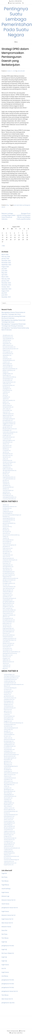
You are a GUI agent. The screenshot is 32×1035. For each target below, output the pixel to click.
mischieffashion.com (7, 442)
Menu (16, 42)
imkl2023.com (6, 488)
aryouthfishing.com (8, 732)
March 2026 (5, 254)
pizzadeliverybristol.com (8, 573)
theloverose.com (8, 709)
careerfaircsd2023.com (8, 490)
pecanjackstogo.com (9, 741)
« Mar (3, 246)
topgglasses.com (8, 721)
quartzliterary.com (7, 596)
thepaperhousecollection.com (11, 783)
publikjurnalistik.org (8, 851)
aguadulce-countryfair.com (9, 615)
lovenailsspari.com (7, 593)
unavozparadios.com (8, 555)
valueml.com (6, 398)
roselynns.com (6, 362)
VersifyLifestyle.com (7, 380)
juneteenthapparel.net (9, 853)
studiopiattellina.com (8, 600)
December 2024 (6, 283)
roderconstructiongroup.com (9, 545)
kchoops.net (7, 813)
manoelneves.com (7, 358)
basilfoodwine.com (8, 804)
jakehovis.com (6, 616)
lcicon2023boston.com (8, 495)
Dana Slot (4, 930)
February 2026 (6, 256)
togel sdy (4, 942)
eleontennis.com (7, 457)
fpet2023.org (6, 448)
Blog (7, 205)
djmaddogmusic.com (9, 789)
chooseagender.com (7, 352)
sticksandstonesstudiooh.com (11, 773)
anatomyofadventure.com (10, 796)
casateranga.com (8, 771)
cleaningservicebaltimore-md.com (12, 676)
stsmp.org (5, 357)
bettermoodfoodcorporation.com (10, 348)
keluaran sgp (5, 896)
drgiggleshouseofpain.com (9, 423)
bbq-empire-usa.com (8, 655)
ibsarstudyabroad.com (8, 540)
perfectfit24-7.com (7, 581)
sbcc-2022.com (6, 475)
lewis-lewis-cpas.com (8, 455)
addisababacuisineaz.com (10, 863)
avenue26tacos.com (8, 719)
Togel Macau (5, 885)
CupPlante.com (6, 392)
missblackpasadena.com (10, 724)
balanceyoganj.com (7, 363)
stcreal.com (5, 395)
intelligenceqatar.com (8, 373)
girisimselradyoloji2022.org (9, 523)
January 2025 (5, 281)
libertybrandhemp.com (9, 828)
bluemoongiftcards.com (9, 809)
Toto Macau (5, 881)
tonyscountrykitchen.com (9, 621)
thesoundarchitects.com (9, 791)
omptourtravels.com (8, 846)
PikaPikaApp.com (7, 375)
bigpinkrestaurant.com (8, 415)
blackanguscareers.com (9, 833)
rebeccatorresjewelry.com (9, 400)
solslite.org (6, 786)
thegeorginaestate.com (8, 628)
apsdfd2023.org (6, 485)
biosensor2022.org (7, 526)
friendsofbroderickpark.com (9, 598)
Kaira (17, 1031)
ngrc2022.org (6, 452)
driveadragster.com (8, 691)
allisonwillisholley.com (9, 784)
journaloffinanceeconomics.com (11, 856)
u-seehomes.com (7, 438)
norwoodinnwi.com (8, 829)
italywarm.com (7, 854)
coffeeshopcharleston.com (9, 586)
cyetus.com (5, 458)
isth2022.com (6, 505)
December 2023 (6, 297)
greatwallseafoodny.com (10, 707)
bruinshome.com (8, 748)
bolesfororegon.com (9, 834)
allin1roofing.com (8, 793)
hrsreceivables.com (7, 410)
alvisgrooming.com (7, 626)
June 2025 (4, 271)
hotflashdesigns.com (8, 425)
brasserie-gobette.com (8, 645)
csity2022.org (6, 538)
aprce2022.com (6, 472)
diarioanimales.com (7, 551)
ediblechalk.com (6, 660)
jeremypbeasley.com (8, 420)
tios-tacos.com (7, 736)
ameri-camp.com (6, 408)
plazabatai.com (6, 546)
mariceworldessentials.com (9, 610)
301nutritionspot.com (9, 818)
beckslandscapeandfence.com (11, 677)
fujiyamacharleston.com (8, 603)
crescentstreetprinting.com (10, 687)
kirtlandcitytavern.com (9, 816)
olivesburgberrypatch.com (10, 758)
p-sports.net (7, 714)
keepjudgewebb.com (9, 794)
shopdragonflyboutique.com (9, 640)
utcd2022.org (6, 525)
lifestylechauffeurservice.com (10, 428)
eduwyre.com (6, 443)
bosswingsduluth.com (8, 618)
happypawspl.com (7, 576)
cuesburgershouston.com (10, 682)
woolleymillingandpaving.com (11, 766)
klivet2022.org (6, 530)
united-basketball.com (9, 734)
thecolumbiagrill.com (7, 513)
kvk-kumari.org (7, 858)
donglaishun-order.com (8, 606)
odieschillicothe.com (7, 570)
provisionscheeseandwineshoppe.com (12, 515)
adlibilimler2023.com (7, 465)
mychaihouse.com (7, 625)
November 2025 (6, 262)
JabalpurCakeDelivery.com (9, 370)
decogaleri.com (6, 553)
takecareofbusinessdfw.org (9, 377)
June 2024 (4, 295)
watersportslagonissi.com (9, 440)
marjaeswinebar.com (8, 565)
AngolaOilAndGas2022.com (9, 477)
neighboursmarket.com (9, 831)
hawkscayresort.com (8, 548)
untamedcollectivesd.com (10, 778)
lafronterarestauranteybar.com (11, 754)
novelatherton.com (8, 841)
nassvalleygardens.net (9, 843)
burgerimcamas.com (8, 864)
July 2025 (4, 269)
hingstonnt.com (6, 350)
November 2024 (6, 285)
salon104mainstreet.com (8, 588)
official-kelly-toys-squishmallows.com (11, 651)
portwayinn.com (7, 788)
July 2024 (4, 293)
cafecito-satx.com (8, 738)
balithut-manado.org (7, 468)
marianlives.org (6, 342)
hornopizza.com (7, 689)
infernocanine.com (8, 781)
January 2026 (5, 258)
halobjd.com (5, 372)
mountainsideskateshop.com (11, 814)
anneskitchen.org (8, 726)
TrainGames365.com (7, 367)
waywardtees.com (7, 343)
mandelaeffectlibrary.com (9, 360)
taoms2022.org (6, 533)
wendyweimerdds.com (8, 407)
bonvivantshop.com (7, 390)
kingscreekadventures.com (9, 382)
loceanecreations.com (9, 821)
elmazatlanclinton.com (8, 566)
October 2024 (5, 287)
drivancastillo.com (8, 798)
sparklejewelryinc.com (9, 744)
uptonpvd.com (7, 768)
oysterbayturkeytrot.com (10, 753)
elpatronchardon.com (8, 605)
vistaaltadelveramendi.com (10, 679)
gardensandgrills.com (9, 803)
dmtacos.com (7, 686)
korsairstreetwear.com (9, 716)
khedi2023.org (6, 516)
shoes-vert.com (6, 556)
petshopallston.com (8, 718)
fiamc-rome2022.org (7, 608)
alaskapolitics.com (7, 355)
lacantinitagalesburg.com (9, 571)
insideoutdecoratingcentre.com (10, 432)
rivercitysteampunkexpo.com (11, 811)
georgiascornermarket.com (9, 580)
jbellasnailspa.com (7, 623)
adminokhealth (21, 71)
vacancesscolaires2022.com (9, 498)
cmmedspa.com (7, 799)
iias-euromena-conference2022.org (11, 535)
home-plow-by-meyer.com (10, 697)
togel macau (5, 964)
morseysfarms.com (7, 648)
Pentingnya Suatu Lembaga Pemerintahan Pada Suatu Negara (17, 22)
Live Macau (5, 976)
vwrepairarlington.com (9, 674)
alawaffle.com (7, 731)
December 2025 (6, 260)
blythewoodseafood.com (9, 630)
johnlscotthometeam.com (9, 437)
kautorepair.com (6, 563)
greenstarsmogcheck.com (9, 575)
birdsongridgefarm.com (9, 823)
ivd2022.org (5, 536)
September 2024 (6, 289)
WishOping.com (6, 387)
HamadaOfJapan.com (8, 378)
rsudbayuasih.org (8, 849)
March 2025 (5, 277)
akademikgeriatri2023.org (9, 518)
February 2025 (6, 279)
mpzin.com (5, 393)
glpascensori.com (8, 763)
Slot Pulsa (4, 877)
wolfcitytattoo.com (8, 751)
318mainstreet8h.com (8, 591)
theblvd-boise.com (7, 447)
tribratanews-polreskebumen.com (12, 848)
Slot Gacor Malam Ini (8, 953)
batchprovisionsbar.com (8, 643)
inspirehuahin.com (7, 417)
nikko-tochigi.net (8, 806)
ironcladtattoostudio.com (10, 746)
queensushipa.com (7, 405)
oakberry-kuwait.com (8, 595)
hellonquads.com (7, 550)
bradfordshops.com (7, 460)
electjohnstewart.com (9, 844)
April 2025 (4, 275)
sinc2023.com (6, 510)
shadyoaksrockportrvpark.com (10, 560)
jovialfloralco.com (7, 435)
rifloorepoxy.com (8, 764)
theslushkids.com (8, 759)
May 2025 (4, 273)
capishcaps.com (6, 666)
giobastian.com (7, 761)
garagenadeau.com (7, 427)
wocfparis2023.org (7, 508)
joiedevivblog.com (8, 824)
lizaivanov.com (7, 694)
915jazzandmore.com (8, 613)
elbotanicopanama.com (8, 558)
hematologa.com (8, 692)
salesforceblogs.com (8, 365)
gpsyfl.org (5, 668)
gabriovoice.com (8, 711)
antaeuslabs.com (7, 383)
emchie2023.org (6, 521)
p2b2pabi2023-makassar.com (10, 506)
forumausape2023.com (8, 487)
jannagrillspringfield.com (8, 601)
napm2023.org (6, 483)
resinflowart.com (8, 712)
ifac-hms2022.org (7, 531)
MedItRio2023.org (7, 493)
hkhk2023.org (6, 482)
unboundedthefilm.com (8, 338)
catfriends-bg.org (7, 340)
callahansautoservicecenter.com (10, 578)
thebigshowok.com (8, 704)
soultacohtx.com (6, 665)
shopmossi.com (7, 776)
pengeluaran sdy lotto (8, 1002)
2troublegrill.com (8, 769)
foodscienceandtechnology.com (11, 859)
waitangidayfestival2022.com (9, 497)
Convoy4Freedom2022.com (9, 478)
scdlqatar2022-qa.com (8, 511)
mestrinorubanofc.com (9, 839)
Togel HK (4, 873)
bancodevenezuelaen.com (9, 347)
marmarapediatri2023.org (9, 520)
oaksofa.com (6, 663)
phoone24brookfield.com (9, 635)
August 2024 (5, 291)
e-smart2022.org (6, 450)
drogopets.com (6, 658)
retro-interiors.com (7, 445)
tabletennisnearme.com (8, 661)
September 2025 (6, 265)
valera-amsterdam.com (9, 826)
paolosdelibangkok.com (8, 631)
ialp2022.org (5, 528)
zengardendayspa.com (9, 742)
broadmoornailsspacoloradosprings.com (13, 722)
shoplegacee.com (7, 388)
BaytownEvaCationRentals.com (10, 368)
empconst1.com (6, 412)
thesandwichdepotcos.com (9, 422)
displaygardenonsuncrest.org (10, 653)
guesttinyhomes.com (9, 696)
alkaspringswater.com (8, 590)
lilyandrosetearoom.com (9, 756)
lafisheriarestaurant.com (8, 611)
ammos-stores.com (8, 819)
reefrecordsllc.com (8, 729)
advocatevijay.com (7, 463)
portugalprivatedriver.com (9, 583)
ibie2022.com (6, 473)
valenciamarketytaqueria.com (11, 728)
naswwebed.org (6, 467)
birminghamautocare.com (9, 620)
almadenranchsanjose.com (9, 462)
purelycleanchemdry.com (9, 385)
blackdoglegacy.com (8, 701)
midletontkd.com (8, 801)
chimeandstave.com (8, 706)
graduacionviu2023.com (9, 739)
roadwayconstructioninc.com (9, 638)
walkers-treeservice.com (9, 774)
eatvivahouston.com (9, 702)
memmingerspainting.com (9, 418)
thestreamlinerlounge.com (10, 838)
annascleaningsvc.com (9, 749)
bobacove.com (6, 633)
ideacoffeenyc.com (7, 568)
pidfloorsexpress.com (8, 345)
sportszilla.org (6, 641)
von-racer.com (6, 585)
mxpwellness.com (8, 779)
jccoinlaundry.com (7, 561)
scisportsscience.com (9, 861)
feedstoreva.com (7, 656)
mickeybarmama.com (8, 636)
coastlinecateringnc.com (9, 681)
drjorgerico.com (6, 403)
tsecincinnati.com (7, 543)
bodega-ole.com (7, 836)
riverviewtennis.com (7, 650)
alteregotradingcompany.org (9, 470)
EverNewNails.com (7, 430)
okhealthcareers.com (8, 335)
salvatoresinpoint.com (8, 433)
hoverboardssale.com (8, 353)
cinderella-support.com (8, 413)
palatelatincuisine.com (9, 699)
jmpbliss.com (6, 402)
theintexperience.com (8, 337)
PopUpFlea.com (6, 397)
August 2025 (5, 267)
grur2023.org (6, 480)
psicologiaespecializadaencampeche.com (14, 684)
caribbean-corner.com (9, 808)
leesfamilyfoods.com (8, 453)
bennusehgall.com (7, 541)
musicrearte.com (7, 646)
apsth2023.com (6, 492)
